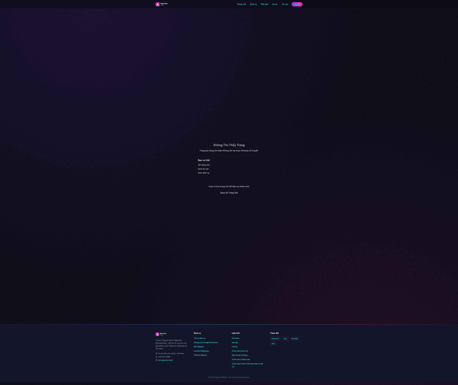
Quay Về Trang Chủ (229, 193)
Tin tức (285, 4)
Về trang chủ (204, 165)
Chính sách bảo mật (240, 351)
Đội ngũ (264, 4)
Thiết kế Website (200, 355)
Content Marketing (201, 351)
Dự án (274, 4)
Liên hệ (297, 4)
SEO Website (199, 347)
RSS (273, 344)
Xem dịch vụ (203, 173)
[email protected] (165, 360)
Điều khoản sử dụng (239, 355)
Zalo (285, 339)
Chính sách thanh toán (241, 359)
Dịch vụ (253, 4)
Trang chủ (241, 4)
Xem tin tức (203, 169)
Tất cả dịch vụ (199, 338)
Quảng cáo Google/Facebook (206, 342)
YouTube (294, 339)
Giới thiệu (235, 338)
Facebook (275, 339)
